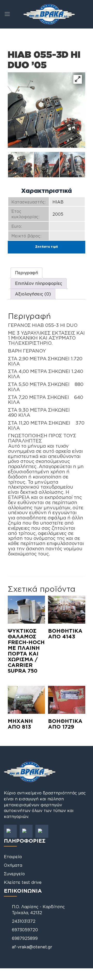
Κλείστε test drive (23, 882)
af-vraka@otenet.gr (32, 946)
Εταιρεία (13, 856)
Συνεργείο (14, 873)
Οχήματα (13, 865)
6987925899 (25, 938)
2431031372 (23, 921)
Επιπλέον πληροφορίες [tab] (38, 283)
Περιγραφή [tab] (26, 272)
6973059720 (25, 929)
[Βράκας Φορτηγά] (49, 13)
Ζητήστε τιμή (46, 246)
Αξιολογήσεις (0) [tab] (33, 294)
